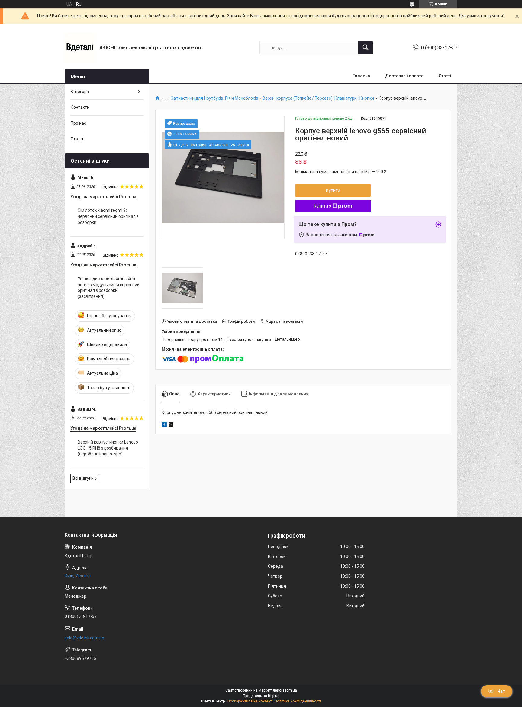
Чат (501, 691)
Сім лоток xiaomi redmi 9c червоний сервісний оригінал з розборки (108, 216)
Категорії (80, 91)
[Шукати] (365, 47)
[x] (171, 425)
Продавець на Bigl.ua (261, 696)
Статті (445, 75)
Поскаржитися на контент (249, 701)
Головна (361, 75)
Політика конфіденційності (298, 701)
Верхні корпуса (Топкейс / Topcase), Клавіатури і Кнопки (318, 98)
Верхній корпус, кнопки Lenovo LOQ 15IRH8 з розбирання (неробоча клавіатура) (108, 448)
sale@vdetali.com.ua (84, 637)
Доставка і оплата (404, 75)
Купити (333, 190)
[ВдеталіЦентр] (80, 48)
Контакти (80, 107)
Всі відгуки (83, 478)
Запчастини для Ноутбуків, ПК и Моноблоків (214, 98)
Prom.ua (290, 690)
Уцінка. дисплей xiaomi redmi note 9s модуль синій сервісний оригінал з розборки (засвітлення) (109, 287)
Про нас (78, 123)
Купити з (322, 206)
